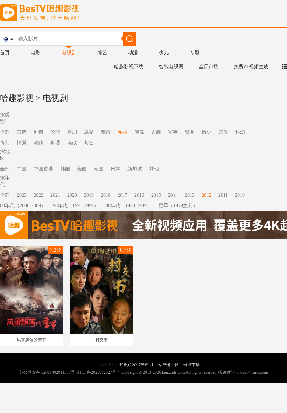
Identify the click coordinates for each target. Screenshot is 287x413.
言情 (22, 132)
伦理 (55, 132)
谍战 (72, 142)
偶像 (139, 132)
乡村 (122, 132)
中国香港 (43, 169)
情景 (22, 142)
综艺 (102, 52)
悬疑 (89, 132)
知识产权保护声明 (136, 364)
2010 (240, 195)
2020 (72, 195)
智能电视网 (171, 66)
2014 (173, 195)
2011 (223, 195)
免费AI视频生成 (251, 66)
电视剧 (69, 52)
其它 (89, 142)
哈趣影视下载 (129, 66)
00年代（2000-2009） (23, 205)
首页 (5, 52)
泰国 (99, 169)
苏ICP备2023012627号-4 (98, 372)
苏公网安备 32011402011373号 (47, 372)
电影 (36, 52)
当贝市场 (208, 66)
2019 (89, 195)
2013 (190, 195)
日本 (115, 169)
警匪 (190, 132)
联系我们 (108, 364)
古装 (156, 132)
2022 (38, 195)
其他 (154, 169)
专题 (195, 52)
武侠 (223, 132)
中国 (22, 169)
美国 (82, 169)
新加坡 (134, 169)
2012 (206, 195)
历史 (206, 132)
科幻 (240, 132)
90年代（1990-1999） (76, 205)
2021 (55, 195)
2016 (139, 195)
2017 (122, 195)
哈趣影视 (17, 98)
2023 (22, 195)
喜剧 (72, 132)
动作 (38, 142)
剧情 (38, 132)
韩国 (65, 169)
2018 (106, 195)
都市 (106, 132)
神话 (55, 142)
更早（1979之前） (178, 205)
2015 (156, 195)
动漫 (133, 52)
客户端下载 (168, 364)
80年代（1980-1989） (129, 205)
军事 (173, 132)
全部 (5, 195)
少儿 (164, 52)
